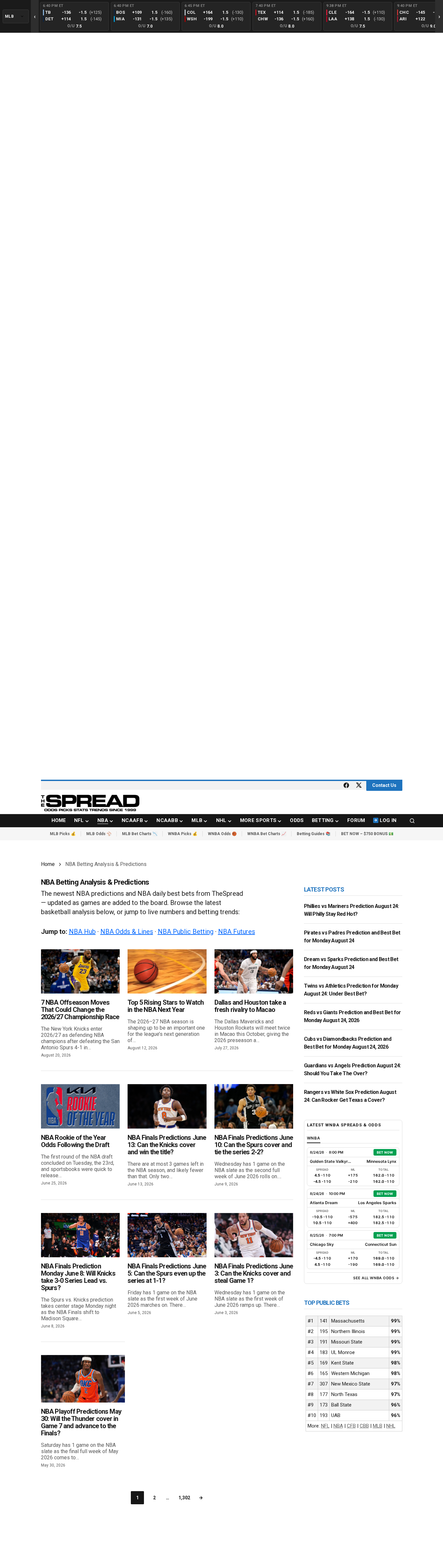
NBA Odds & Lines (126, 931)
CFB (351, 1426)
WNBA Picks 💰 (182, 834)
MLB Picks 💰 (63, 834)
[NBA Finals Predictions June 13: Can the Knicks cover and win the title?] (167, 1106)
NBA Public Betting (185, 931)
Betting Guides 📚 (314, 834)
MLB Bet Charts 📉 (139, 834)
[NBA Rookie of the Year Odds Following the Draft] (80, 1106)
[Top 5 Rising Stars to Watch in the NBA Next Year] (167, 971)
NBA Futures (236, 931)
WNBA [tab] (314, 1138)
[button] (412, 820)
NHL (390, 1426)
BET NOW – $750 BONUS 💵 (367, 834)
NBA (338, 1426)
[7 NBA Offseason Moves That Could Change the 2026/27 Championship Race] (80, 971)
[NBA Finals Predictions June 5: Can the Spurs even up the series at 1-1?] (167, 1235)
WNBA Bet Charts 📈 (266, 834)
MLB (377, 1426)
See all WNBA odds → (376, 1278)
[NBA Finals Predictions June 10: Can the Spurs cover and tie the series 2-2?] (253, 1106)
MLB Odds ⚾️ (98, 834)
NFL (325, 1426)
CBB (364, 1426)
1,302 (184, 1497)
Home (48, 864)
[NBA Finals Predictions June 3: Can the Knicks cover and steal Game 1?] (253, 1235)
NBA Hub (82, 931)
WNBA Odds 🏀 (222, 834)
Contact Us (384, 785)
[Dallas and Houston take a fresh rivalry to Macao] (253, 971)
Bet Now (385, 1152)
